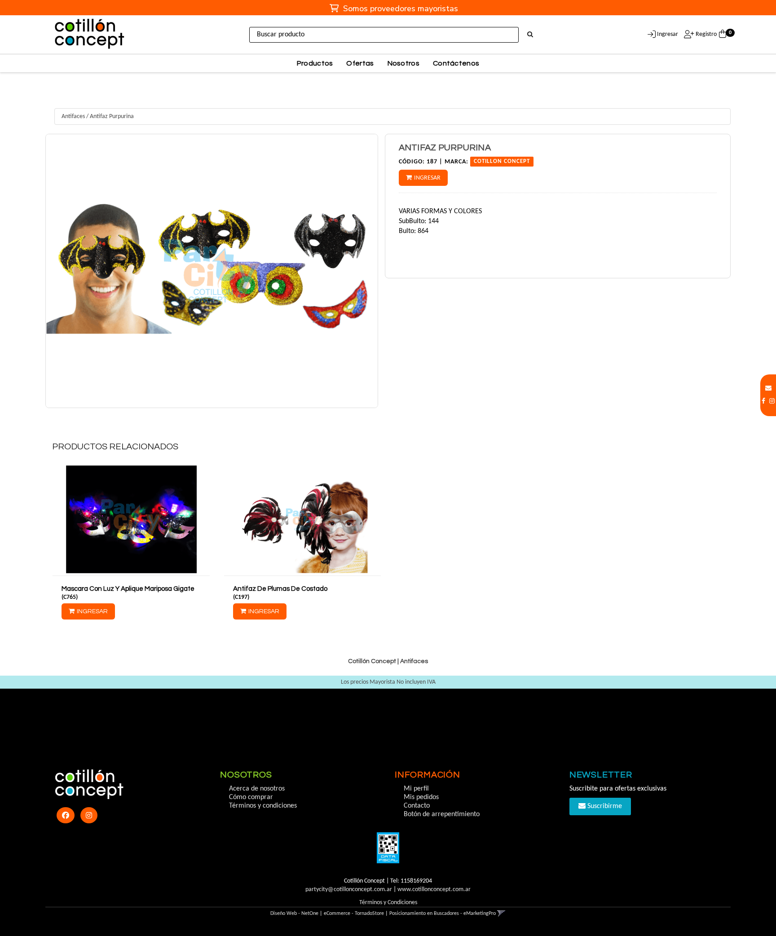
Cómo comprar (251, 797)
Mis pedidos (421, 797)
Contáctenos (456, 63)
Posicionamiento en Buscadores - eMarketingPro (442, 913)
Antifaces (73, 116)
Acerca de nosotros (257, 788)
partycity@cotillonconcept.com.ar (348, 889)
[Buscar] (530, 35)
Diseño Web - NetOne (294, 913)
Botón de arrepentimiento (442, 814)
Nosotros (403, 63)
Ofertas (360, 63)
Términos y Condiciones (388, 902)
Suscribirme (604, 806)
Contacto (417, 805)
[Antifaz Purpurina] (211, 271)
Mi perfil (416, 788)
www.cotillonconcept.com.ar (434, 889)
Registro (705, 34)
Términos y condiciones (263, 805)
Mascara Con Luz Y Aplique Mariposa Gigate (128, 588)
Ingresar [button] (667, 34)
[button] (768, 388)
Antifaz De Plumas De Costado (280, 588)
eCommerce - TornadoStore (354, 913)
